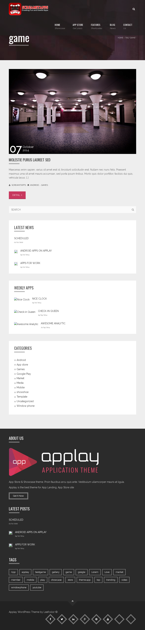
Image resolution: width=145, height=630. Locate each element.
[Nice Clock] (22, 299)
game (69, 572)
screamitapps (18, 185)
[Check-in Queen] (24, 312)
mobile (30, 580)
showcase (56, 580)
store (70, 580)
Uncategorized (25, 401)
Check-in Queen (48, 311)
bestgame (40, 572)
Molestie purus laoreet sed (29, 159)
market (119, 572)
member (16, 580)
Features (96, 26)
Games (44, 185)
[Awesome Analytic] (26, 324)
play (42, 580)
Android (34, 185)
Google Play (24, 373)
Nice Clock (39, 298)
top (98, 580)
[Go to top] (73, 601)
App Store (78, 26)
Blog (112, 26)
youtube (37, 587)
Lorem (94, 572)
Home (60, 26)
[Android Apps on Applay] (16, 251)
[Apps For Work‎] (16, 264)
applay (25, 572)
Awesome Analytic (53, 323)
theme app (85, 580)
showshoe (22, 392)
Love (107, 572)
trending (110, 580)
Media (20, 382)
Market (20, 378)
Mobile (21, 387)
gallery (55, 572)
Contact (127, 26)
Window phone (25, 405)
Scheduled (21, 238)
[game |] (29, 9)
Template (22, 396)
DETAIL (16, 195)
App (13, 572)
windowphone (18, 587)
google (81, 572)
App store (22, 364)
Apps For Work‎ (30, 263)
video (124, 580)
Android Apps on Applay (36, 250)
